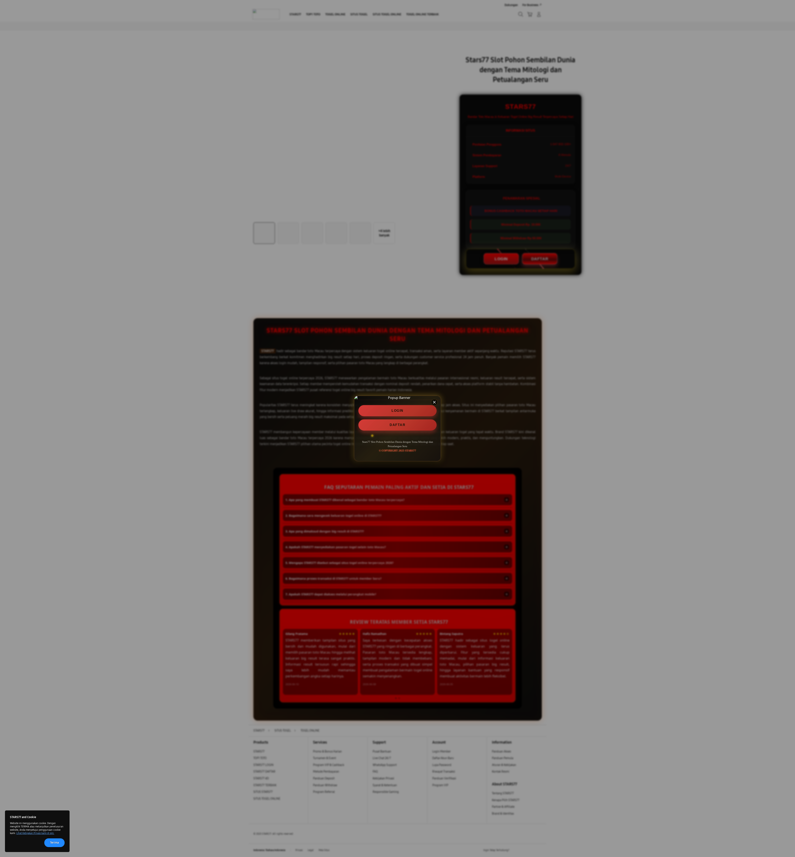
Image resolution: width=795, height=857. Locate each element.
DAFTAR (397, 425)
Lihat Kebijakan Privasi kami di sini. (35, 833)
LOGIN (397, 410)
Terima (54, 842)
